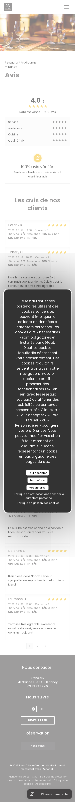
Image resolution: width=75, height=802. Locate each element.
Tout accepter (37, 473)
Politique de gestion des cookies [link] (38, 503)
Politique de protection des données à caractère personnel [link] (39, 496)
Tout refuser (37, 480)
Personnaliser (38, 487)
